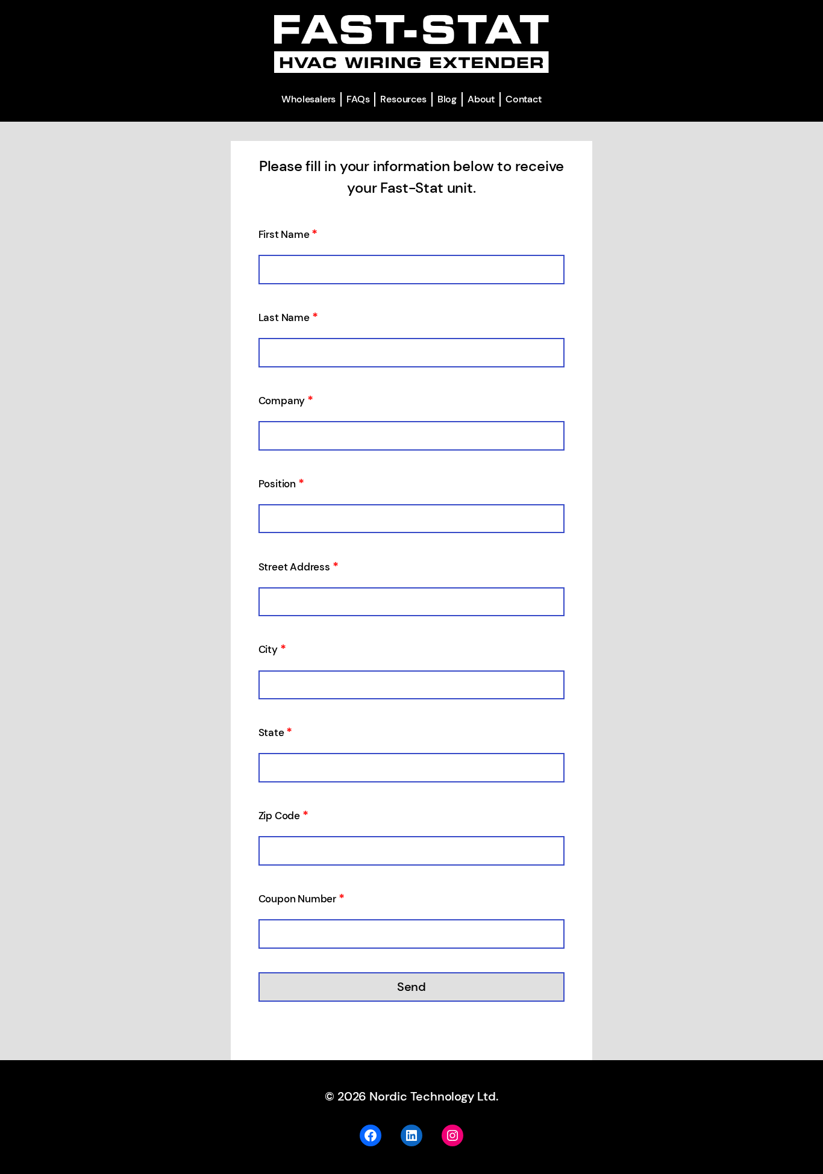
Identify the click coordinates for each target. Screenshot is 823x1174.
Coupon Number (301, 898)
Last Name (288, 317)
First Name (288, 234)
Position (281, 483)
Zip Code (283, 815)
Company (285, 400)
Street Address (298, 566)
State (275, 732)
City (272, 649)
